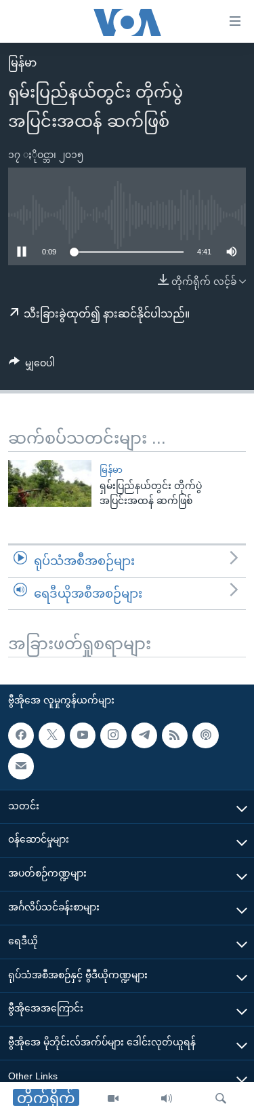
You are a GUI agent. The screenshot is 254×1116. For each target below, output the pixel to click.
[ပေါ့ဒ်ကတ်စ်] (205, 735)
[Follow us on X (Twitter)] (51, 735)
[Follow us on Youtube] (83, 735)
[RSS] (175, 735)
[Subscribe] (21, 766)
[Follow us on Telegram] (144, 735)
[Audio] (166, 1099)
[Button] (32, 365)
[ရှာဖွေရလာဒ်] (220, 1099)
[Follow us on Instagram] (113, 735)
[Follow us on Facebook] (21, 735)
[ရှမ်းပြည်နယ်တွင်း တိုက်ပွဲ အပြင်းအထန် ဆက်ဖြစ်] (49, 483)
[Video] (113, 1099)
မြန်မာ (22, 63)
